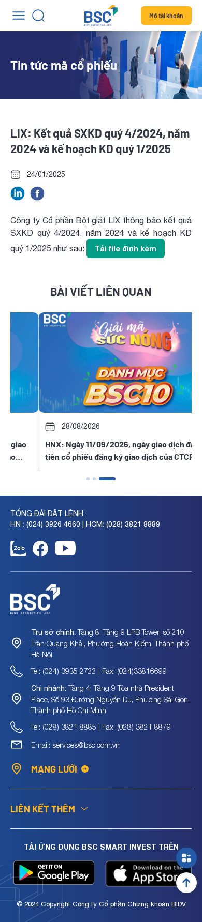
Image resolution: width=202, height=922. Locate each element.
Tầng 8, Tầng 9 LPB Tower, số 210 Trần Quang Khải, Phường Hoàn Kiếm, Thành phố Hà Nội (110, 643)
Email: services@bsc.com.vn (75, 744)
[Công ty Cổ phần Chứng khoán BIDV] (101, 15)
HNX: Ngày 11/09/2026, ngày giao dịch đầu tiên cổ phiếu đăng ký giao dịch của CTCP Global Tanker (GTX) (94, 451)
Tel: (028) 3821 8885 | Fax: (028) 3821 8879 (101, 726)
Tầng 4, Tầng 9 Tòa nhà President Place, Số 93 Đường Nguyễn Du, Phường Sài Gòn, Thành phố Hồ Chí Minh (110, 699)
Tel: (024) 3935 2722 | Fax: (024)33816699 (99, 671)
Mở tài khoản (166, 15)
